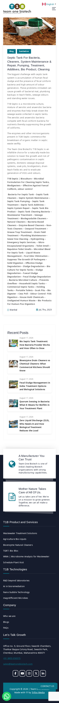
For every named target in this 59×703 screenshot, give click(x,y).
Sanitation (24, 51)
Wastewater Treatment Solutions (20, 533)
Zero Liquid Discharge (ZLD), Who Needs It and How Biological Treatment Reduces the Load (34, 425)
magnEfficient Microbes (15, 597)
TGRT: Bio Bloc (10, 550)
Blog (11, 51)
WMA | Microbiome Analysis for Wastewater (26, 556)
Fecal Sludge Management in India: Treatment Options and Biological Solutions (35, 386)
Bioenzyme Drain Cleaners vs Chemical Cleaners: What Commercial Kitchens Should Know (35, 365)
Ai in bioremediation (14, 586)
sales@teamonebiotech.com (18, 663)
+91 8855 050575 (11, 658)
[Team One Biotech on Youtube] (22, 673)
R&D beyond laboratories (16, 580)
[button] (6, 696)
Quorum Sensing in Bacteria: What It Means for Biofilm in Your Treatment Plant (35, 405)
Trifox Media (38, 692)
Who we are (9, 616)
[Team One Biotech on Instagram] (29, 673)
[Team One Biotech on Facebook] (15, 673)
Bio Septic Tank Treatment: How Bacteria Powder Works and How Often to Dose (35, 345)
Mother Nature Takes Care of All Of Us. (32, 490)
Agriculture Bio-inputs (14, 539)
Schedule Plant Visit (13, 562)
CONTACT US (47, 686)
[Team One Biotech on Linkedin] (43, 673)
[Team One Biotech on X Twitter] (36, 673)
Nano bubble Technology (16, 592)
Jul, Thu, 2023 (45, 309)
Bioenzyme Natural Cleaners (18, 544)
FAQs (5, 627)
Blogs (6, 621)
